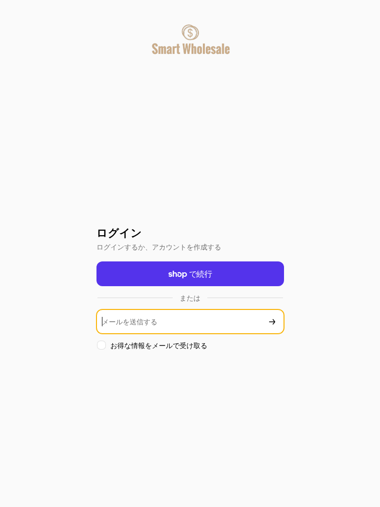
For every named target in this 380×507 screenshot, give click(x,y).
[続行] (272, 321)
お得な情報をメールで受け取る (158, 345)
